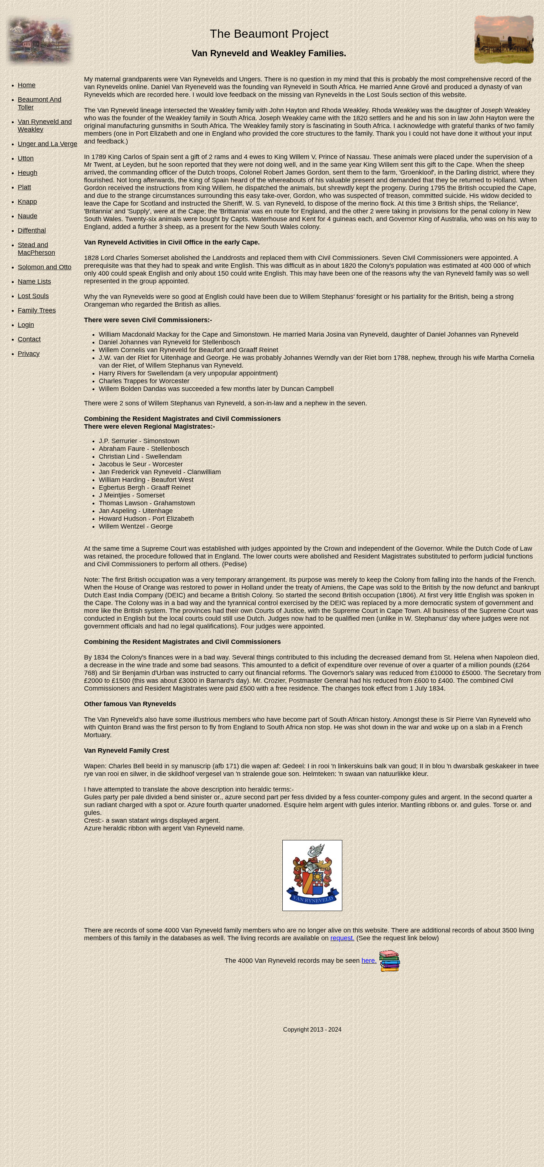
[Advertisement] (312, 1003)
